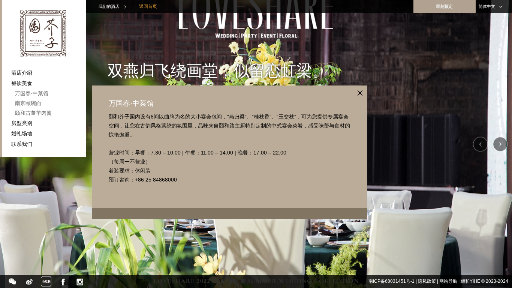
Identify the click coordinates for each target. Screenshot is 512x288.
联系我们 (21, 144)
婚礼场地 (21, 133)
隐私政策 (427, 281)
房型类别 (21, 123)
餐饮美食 (21, 83)
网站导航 (448, 281)
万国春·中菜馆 (31, 93)
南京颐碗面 (28, 103)
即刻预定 (444, 6)
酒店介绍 (21, 73)
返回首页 (148, 6)
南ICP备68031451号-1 (391, 281)
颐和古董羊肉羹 (33, 113)
